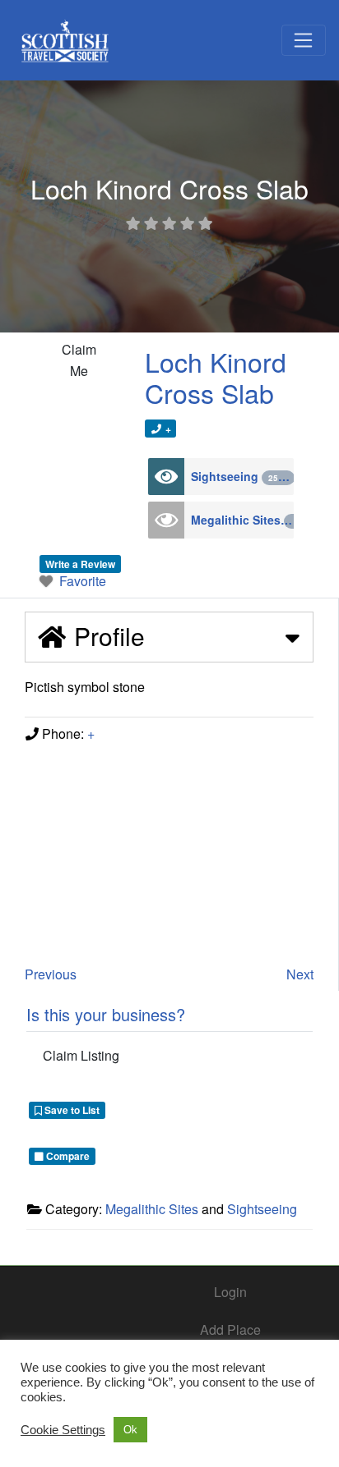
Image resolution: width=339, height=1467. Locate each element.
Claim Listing (81, 1055)
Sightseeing (239, 476)
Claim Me (79, 360)
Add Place (230, 1329)
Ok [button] (130, 1429)
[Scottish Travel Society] (65, 37)
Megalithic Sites (242, 519)
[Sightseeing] (166, 476)
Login (230, 1291)
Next (299, 974)
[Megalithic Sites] (166, 520)
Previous (51, 974)
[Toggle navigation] (303, 40)
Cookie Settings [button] (63, 1430)
